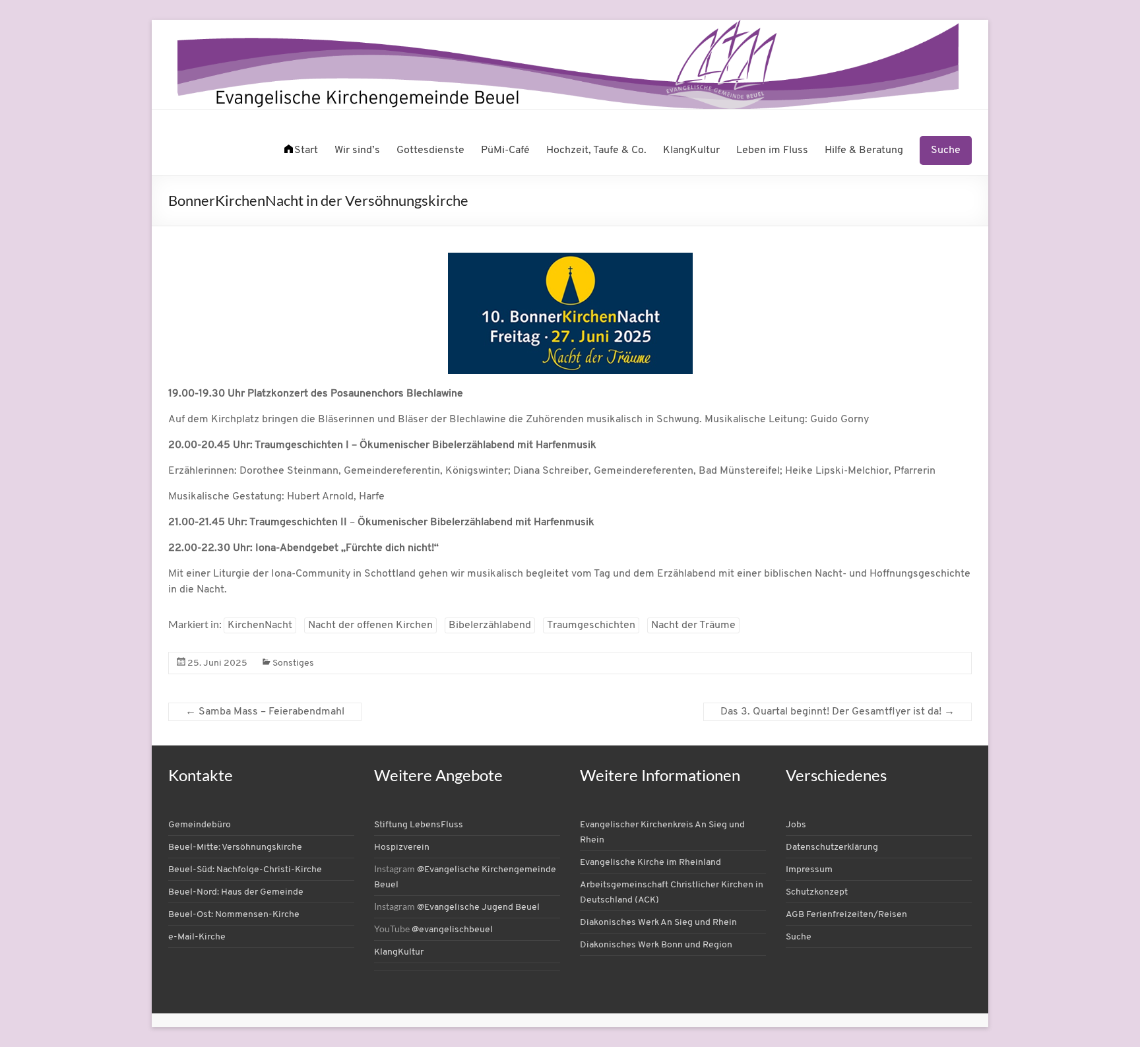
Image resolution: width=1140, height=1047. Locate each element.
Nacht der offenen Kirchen (370, 625)
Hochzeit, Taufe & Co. (596, 150)
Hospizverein (401, 847)
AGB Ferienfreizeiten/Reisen (846, 915)
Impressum (809, 870)
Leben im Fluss (772, 150)
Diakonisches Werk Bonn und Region (656, 945)
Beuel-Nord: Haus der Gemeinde (235, 892)
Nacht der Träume (693, 625)
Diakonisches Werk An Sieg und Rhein (658, 923)
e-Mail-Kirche (197, 937)
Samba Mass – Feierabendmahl (264, 712)
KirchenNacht (260, 625)
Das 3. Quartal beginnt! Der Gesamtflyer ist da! (837, 712)
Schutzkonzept (817, 892)
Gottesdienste (430, 150)
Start (306, 150)
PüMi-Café (505, 150)
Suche (946, 150)
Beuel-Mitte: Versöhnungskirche (235, 847)
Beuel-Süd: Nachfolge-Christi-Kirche (245, 870)
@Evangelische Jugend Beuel (478, 907)
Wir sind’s (357, 150)
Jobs (796, 825)
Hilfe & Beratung (864, 150)
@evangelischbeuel (452, 930)
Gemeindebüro (199, 825)
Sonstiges (293, 663)
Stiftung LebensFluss (418, 825)
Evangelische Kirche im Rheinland (650, 863)
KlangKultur (691, 150)
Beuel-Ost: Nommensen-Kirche (234, 915)
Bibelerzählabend (490, 625)
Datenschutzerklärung (832, 847)
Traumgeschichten (591, 625)
